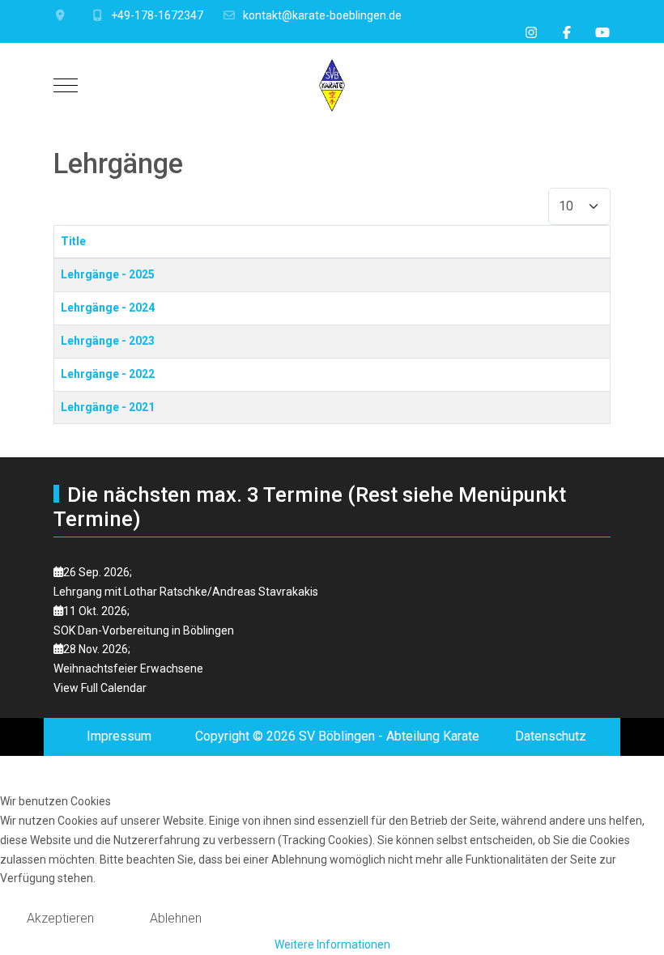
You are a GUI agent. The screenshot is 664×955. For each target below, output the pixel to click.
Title (73, 241)
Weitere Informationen (332, 944)
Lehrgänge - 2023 (108, 340)
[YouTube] (602, 32)
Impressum (119, 736)
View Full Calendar (100, 687)
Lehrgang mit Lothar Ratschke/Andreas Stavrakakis (185, 591)
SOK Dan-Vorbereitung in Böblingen (143, 630)
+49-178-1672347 (157, 15)
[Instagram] (531, 32)
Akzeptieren (60, 918)
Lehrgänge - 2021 (108, 407)
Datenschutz (550, 736)
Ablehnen (176, 918)
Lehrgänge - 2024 (108, 307)
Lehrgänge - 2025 (108, 274)
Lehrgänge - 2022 (108, 373)
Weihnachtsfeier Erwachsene (128, 668)
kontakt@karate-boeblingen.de (322, 15)
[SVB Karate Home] (332, 85)
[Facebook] (567, 32)
